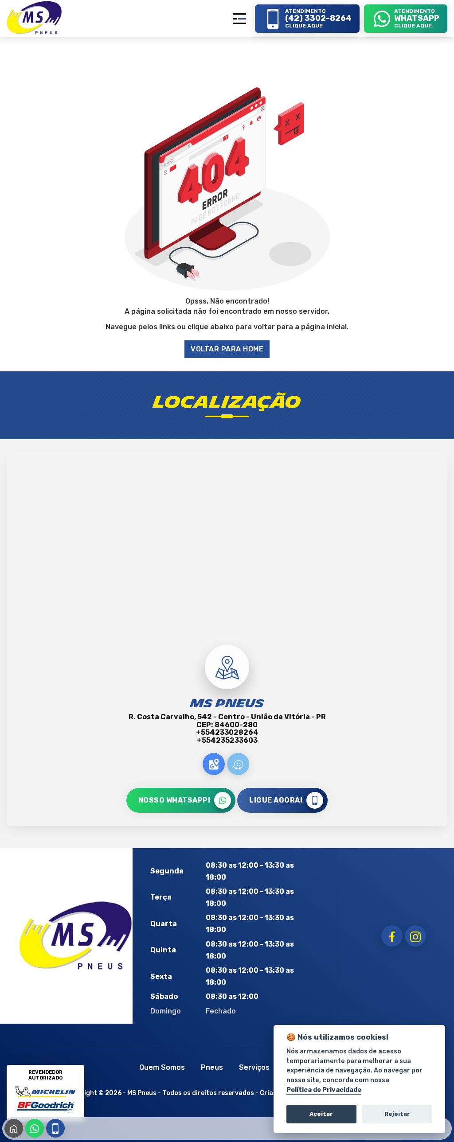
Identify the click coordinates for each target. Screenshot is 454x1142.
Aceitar (321, 1114)
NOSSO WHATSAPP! (174, 800)
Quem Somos (162, 1067)
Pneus (212, 1067)
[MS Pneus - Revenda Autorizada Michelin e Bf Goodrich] (34, 17)
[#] (76, 935)
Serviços (254, 1067)
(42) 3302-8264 (55, 1128)
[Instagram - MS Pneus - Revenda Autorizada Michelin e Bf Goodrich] (415, 936)
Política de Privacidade (323, 1090)
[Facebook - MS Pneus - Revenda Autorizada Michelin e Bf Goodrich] (392, 936)
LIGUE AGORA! (275, 800)
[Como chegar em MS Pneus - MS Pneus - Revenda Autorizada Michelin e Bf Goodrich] (214, 764)
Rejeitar (397, 1114)
